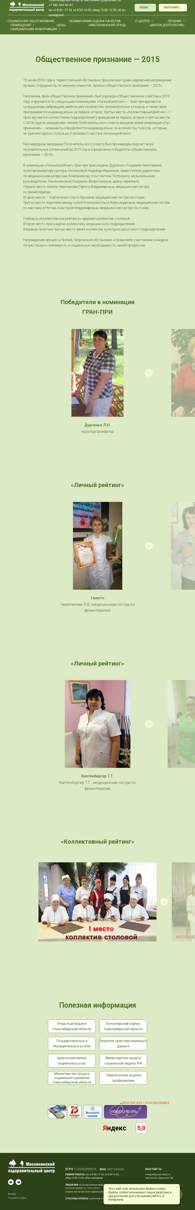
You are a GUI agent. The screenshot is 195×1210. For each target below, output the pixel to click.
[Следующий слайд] (149, 373)
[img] (92, 1111)
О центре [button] (142, 21)
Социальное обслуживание (31, 21)
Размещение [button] (21, 25)
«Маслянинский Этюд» (107, 25)
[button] (172, 7)
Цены (61, 25)
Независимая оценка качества (95, 21)
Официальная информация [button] (34, 29)
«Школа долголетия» (167, 25)
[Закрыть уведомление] (177, 1187)
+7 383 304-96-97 (61, 5)
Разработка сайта (17, 1198)
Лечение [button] (175, 21)
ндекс (114, 1128)
